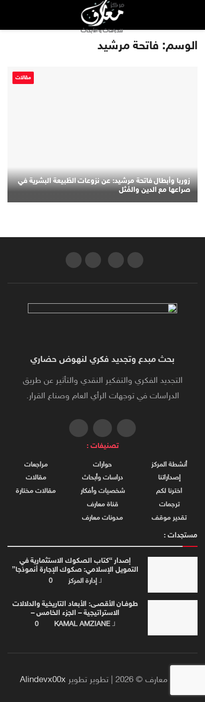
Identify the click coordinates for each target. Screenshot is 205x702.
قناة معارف (102, 505)
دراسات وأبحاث (102, 478)
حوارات (102, 465)
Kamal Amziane (82, 624)
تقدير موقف (169, 518)
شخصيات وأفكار (103, 491)
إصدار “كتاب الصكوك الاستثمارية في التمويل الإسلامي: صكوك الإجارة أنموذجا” (75, 565)
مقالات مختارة (36, 491)
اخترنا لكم (169, 491)
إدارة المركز (82, 581)
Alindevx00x (43, 680)
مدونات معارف (102, 518)
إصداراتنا (169, 478)
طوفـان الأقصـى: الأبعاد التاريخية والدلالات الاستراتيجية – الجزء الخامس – (75, 608)
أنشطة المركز (169, 465)
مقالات (23, 78)
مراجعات (36, 465)
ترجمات (169, 505)
